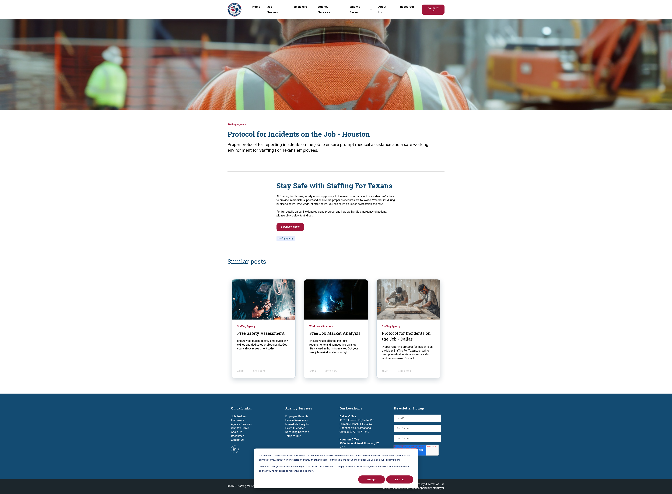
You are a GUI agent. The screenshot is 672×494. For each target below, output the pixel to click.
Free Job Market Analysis (334, 333)
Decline (399, 479)
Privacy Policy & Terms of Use (425, 484)
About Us (236, 432)
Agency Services (241, 424)
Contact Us (237, 440)
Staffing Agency (285, 238)
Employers (237, 420)
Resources (237, 436)
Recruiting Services (297, 432)
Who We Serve (240, 428)
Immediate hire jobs (297, 424)
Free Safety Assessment (261, 333)
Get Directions (362, 428)
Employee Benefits (297, 416)
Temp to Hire (293, 436)
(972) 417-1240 (359, 431)
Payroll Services (295, 428)
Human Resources (296, 420)
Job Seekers (239, 416)
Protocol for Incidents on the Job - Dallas (406, 336)
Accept (371, 479)
